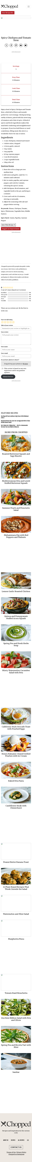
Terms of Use (11, 1152)
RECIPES (13, 1140)
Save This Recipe (8, 225)
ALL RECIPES (21, 1140)
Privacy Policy (21, 1152)
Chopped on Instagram (16, 1154)
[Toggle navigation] (28, 6)
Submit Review (8, 376)
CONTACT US (16, 1147)
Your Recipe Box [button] (7, 13)
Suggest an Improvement (10, 229)
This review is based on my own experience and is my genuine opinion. (15, 370)
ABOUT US (5, 1140)
